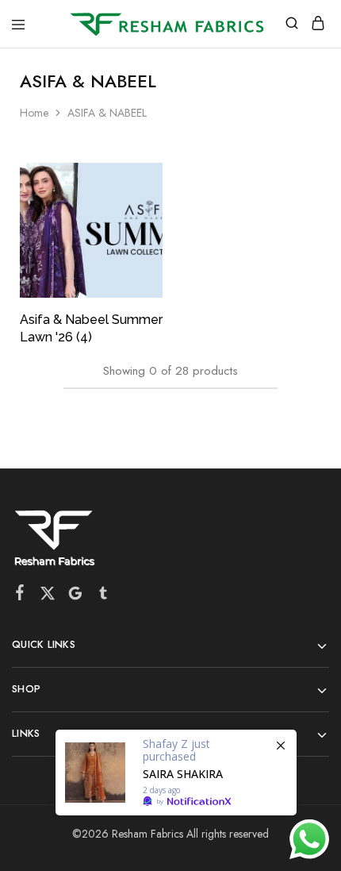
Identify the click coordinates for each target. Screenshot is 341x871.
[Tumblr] (103, 596)
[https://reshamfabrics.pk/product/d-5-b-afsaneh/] (176, 772)
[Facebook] (20, 595)
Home (34, 113)
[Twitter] (48, 596)
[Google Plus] (76, 596)
